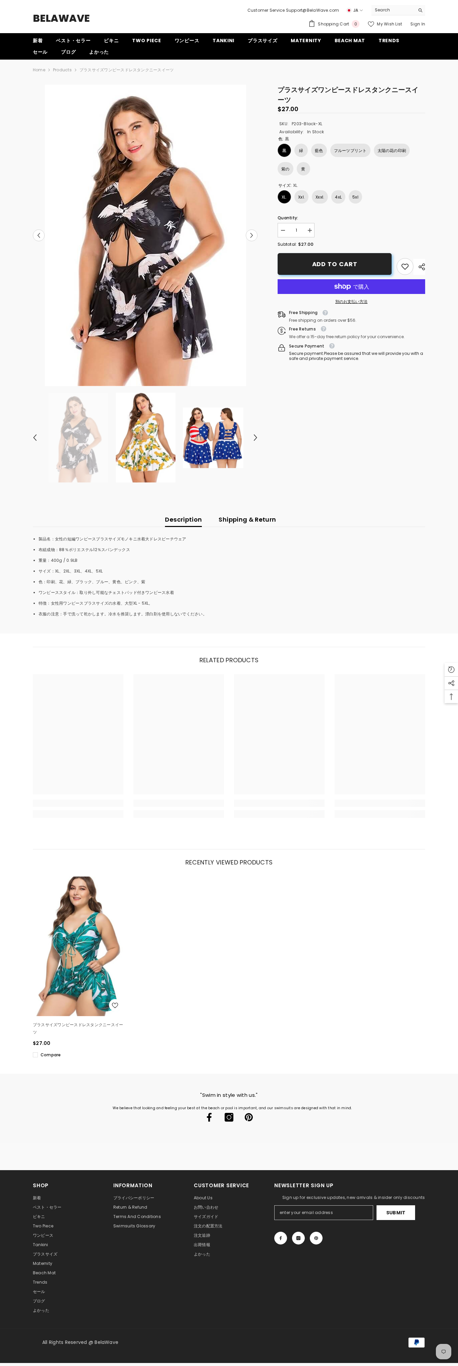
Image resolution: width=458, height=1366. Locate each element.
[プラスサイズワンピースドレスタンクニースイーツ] (79, 946)
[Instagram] (229, 1117)
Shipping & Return (247, 519)
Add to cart (334, 264)
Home (39, 70)
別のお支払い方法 (351, 301)
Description (183, 519)
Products (62, 70)
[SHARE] (419, 267)
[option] (145, 235)
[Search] (398, 10)
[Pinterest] (248, 1117)
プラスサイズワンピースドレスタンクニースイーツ (78, 1028)
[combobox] (393, 10)
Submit (396, 1212)
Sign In (417, 24)
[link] (405, 266)
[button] (39, 235)
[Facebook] (209, 1117)
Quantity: (288, 218)
